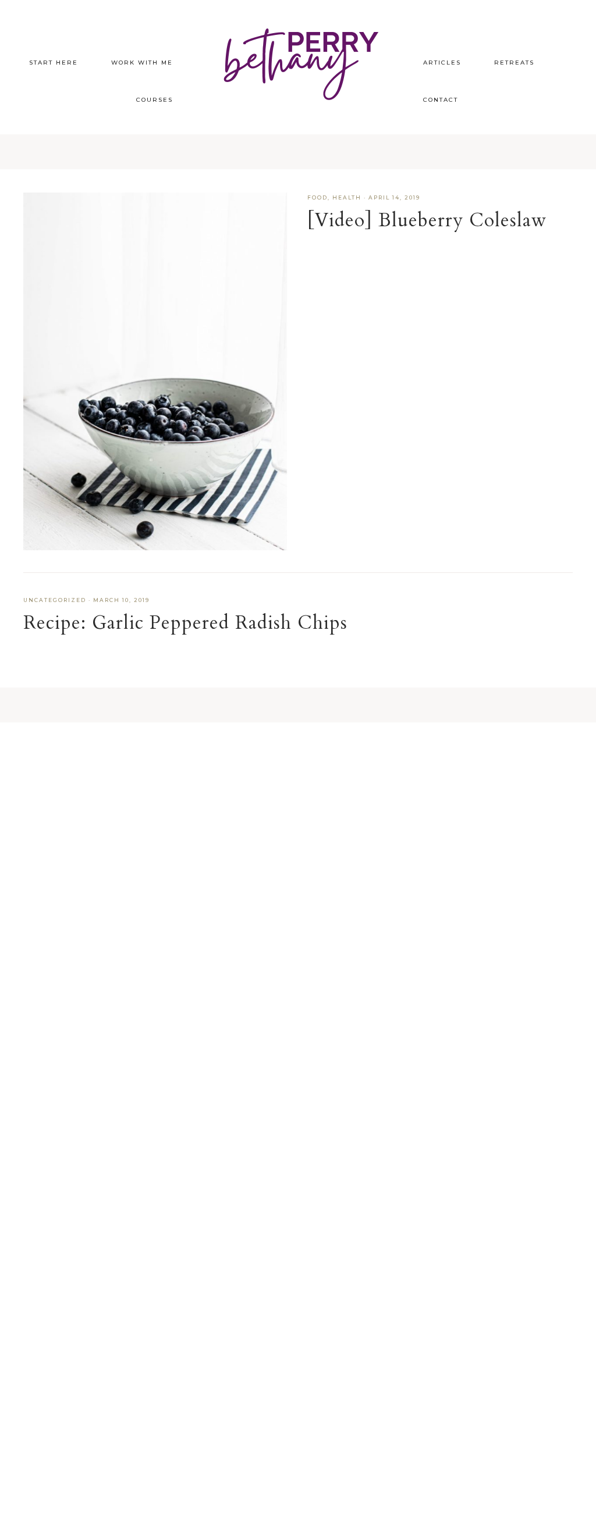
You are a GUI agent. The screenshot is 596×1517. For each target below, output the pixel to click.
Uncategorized (54, 600)
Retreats (514, 62)
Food (317, 197)
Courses (154, 100)
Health (346, 197)
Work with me (142, 62)
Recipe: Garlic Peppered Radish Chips (185, 623)
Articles (442, 62)
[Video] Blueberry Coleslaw (427, 220)
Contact (440, 100)
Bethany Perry (298, 61)
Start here (53, 62)
